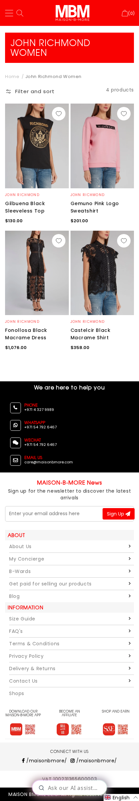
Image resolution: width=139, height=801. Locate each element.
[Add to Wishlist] (58, 113)
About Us (20, 546)
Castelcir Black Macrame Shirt (91, 334)
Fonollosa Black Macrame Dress (26, 334)
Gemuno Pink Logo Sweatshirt (95, 207)
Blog (14, 596)
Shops (16, 693)
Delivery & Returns (32, 668)
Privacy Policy (26, 656)
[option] (37, 146)
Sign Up (116, 513)
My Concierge (26, 559)
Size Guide (22, 618)
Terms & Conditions (34, 643)
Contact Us (23, 681)
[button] (30, 92)
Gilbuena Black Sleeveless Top (25, 207)
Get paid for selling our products (50, 583)
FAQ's (16, 631)
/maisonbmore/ (46, 760)
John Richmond (22, 194)
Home (12, 76)
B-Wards (20, 571)
